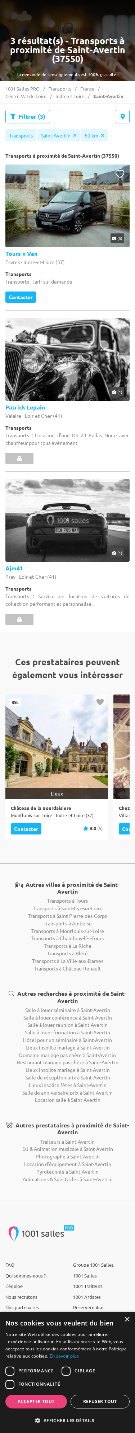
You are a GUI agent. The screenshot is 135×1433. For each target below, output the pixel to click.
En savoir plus (64, 1356)
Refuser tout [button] (100, 1401)
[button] (67, 1420)
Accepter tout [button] (36, 1401)
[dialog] (67, 1372)
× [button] (127, 1319)
